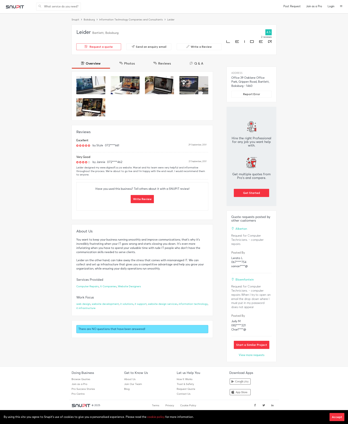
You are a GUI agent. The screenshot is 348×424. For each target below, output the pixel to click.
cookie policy (156, 417)
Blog (127, 389)
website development (105, 304)
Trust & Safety (185, 384)
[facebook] (255, 405)
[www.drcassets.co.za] (125, 85)
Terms (155, 405)
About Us (130, 379)
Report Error (251, 94)
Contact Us (183, 393)
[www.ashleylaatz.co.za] (90, 85)
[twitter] (264, 405)
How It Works (184, 379)
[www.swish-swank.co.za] (159, 85)
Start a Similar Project (251, 345)
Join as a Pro (314, 6)
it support (141, 304)
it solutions (126, 304)
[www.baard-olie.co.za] (193, 85)
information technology (193, 304)
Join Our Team (133, 384)
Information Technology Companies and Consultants (131, 19)
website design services (162, 304)
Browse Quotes (81, 379)
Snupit (75, 19)
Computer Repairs (87, 286)
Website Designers (129, 286)
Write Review (142, 199)
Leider (171, 19)
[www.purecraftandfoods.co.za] (90, 107)
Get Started (251, 193)
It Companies (108, 286)
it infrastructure (86, 308)
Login (331, 6)
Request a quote (101, 46)
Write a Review (201, 46)
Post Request (292, 6)
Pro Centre (78, 393)
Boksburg (89, 19)
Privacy (169, 405)
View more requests (251, 355)
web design (83, 304)
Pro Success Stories (83, 389)
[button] (341, 6)
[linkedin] (272, 405)
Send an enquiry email (151, 46)
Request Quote (186, 389)
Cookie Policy (188, 405)
